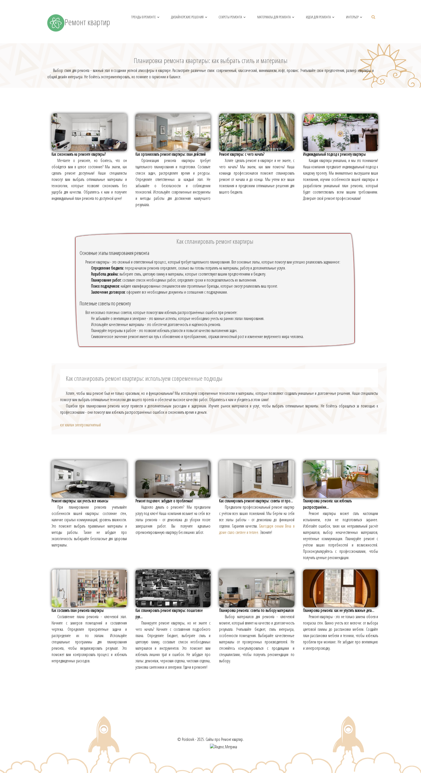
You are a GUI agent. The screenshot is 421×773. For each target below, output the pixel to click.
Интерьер (352, 17)
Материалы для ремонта (274, 17)
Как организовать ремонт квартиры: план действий (170, 154)
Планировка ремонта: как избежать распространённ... (327, 504)
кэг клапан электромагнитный (80, 425)
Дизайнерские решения (187, 17)
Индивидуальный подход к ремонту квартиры (334, 154)
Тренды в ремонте (143, 17)
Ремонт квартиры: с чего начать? (241, 154)
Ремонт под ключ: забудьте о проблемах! (164, 500)
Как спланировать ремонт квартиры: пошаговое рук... (169, 613)
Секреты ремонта (230, 17)
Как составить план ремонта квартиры (78, 610)
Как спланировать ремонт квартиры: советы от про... (256, 500)
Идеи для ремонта (318, 17)
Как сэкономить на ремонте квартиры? (79, 154)
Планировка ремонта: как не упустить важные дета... (338, 610)
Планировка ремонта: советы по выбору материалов (256, 610)
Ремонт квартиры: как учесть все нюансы (80, 500)
